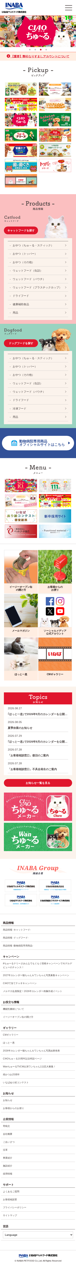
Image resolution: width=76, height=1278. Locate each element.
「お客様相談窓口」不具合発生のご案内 (32, 766)
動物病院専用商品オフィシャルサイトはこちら (42, 443)
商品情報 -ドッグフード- (15, 937)
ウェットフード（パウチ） (29, 279)
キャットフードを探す (21, 230)
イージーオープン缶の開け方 (18, 1017)
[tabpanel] (38, 31)
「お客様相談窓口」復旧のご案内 (28, 752)
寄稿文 (6, 1126)
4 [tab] (46, 49)
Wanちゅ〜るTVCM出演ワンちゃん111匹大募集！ (29, 1066)
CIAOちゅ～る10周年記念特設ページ (22, 1058)
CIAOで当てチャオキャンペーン (20, 983)
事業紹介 (7, 1157)
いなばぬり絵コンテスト (16, 1082)
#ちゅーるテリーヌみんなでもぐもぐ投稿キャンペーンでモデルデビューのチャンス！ (37, 965)
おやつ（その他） (23, 262)
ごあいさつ (9, 1142)
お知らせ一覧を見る (38, 782)
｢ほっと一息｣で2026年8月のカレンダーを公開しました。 (38, 738)
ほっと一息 (9, 1042)
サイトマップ (10, 1215)
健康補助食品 (21, 304)
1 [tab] (30, 49)
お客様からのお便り (13, 1108)
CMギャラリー (10, 1034)
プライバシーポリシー (14, 1207)
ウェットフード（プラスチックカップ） (37, 287)
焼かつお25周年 (11, 1074)
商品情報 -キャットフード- (17, 929)
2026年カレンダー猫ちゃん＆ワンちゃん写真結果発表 (31, 1050)
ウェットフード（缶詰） (28, 270)
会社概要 (7, 1134)
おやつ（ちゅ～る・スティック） (33, 245)
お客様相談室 (10, 1199)
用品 (15, 312)
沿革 (5, 1150)
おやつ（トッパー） (25, 253)
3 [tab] (41, 49)
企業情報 (8, 1119)
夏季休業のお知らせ (20, 724)
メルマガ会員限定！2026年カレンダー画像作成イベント (32, 991)
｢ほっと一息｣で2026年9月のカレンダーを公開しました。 (38, 711)
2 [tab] (35, 49)
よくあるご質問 (11, 1191)
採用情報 (7, 1173)
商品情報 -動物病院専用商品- (18, 945)
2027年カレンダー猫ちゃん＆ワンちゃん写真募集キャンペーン (36, 975)
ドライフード (21, 295)
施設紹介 (7, 1165)
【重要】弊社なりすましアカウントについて (39, 56)
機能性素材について (13, 1009)
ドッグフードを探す (21, 343)
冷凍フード (19, 408)
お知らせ (7, 1100)
